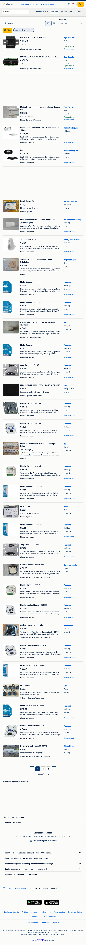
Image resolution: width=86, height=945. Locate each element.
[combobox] (15, 12)
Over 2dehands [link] (33, 922)
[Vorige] (32, 768)
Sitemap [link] (56, 922)
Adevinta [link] (45, 922)
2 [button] (43, 769)
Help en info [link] (24, 4)
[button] (72, 4)
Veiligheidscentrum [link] (47, 4)
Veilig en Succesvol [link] (30, 912)
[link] (10, 4)
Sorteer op (62, 19)
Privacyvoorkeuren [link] (50, 916)
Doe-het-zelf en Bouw (22, 30)
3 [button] (48, 769)
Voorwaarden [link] (35, 4)
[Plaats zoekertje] (80, 4)
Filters (9, 30)
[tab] (48, 23)
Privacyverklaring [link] (75, 912)
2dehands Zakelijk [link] (11, 912)
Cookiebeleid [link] (34, 916)
